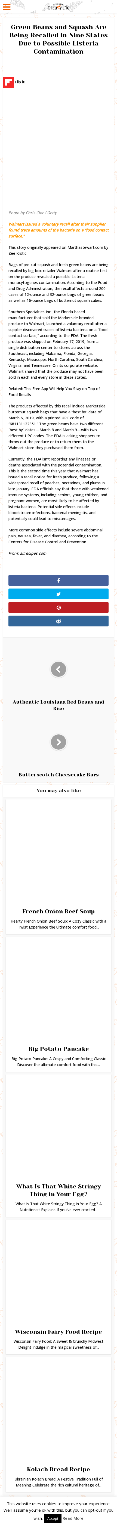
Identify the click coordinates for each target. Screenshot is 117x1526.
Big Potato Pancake (58, 1048)
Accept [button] (52, 1518)
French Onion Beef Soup (58, 911)
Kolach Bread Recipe (58, 1469)
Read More (73, 1518)
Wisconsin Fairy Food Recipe (58, 1331)
